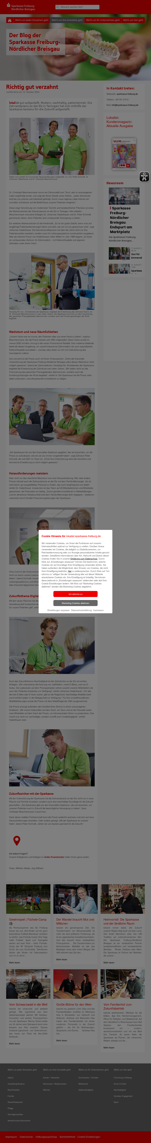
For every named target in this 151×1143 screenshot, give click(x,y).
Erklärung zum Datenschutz (83, 558)
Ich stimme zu (75, 594)
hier (70, 571)
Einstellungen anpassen (58, 610)
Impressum (98, 610)
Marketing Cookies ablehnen (75, 603)
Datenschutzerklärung (81, 610)
